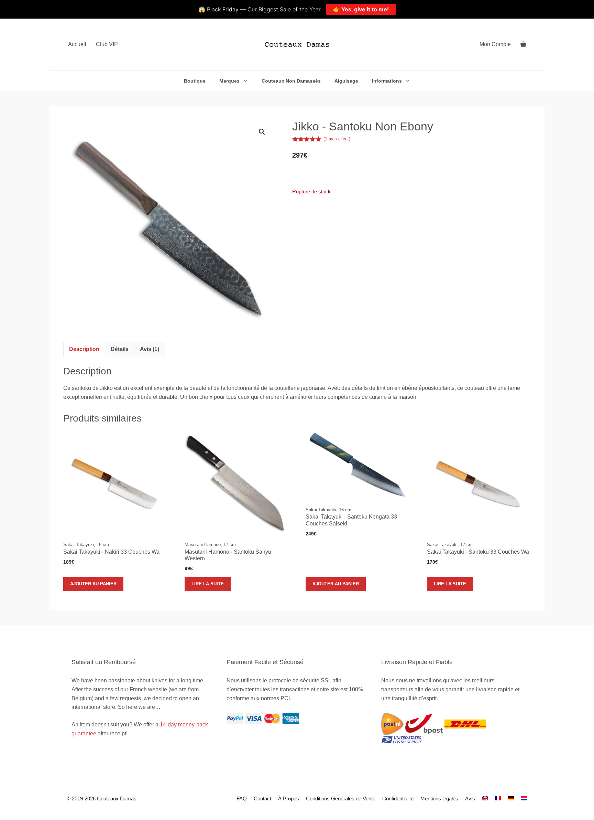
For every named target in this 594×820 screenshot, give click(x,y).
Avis (470, 798)
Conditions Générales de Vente (340, 798)
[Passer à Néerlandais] (524, 798)
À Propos (288, 798)
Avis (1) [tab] (149, 349)
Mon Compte (495, 44)
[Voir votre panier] (523, 44)
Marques (229, 81)
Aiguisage (346, 81)
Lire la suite (207, 583)
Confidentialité (398, 798)
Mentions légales (439, 798)
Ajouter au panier (93, 583)
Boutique (195, 81)
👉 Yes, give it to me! (361, 9)
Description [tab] (84, 349)
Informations (387, 81)
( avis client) (336, 138)
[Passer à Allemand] (511, 798)
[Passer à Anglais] (485, 798)
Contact (262, 798)
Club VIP (107, 44)
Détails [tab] (120, 349)
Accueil (77, 44)
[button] (262, 132)
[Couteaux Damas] (297, 44)
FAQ (241, 798)
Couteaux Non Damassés (291, 81)
